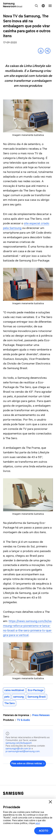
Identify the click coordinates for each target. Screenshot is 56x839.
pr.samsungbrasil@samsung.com (23, 751)
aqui (37, 823)
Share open (47, 51)
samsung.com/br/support (19, 743)
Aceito (43, 830)
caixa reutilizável (14, 690)
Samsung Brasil (37, 696)
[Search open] (36, 6)
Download (41, 51)
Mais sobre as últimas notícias (26, 763)
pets (6, 696)
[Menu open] (50, 6)
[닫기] (50, 801)
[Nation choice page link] (43, 6)
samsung (18, 696)
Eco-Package (35, 690)
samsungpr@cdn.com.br (18, 748)
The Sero (9, 703)
